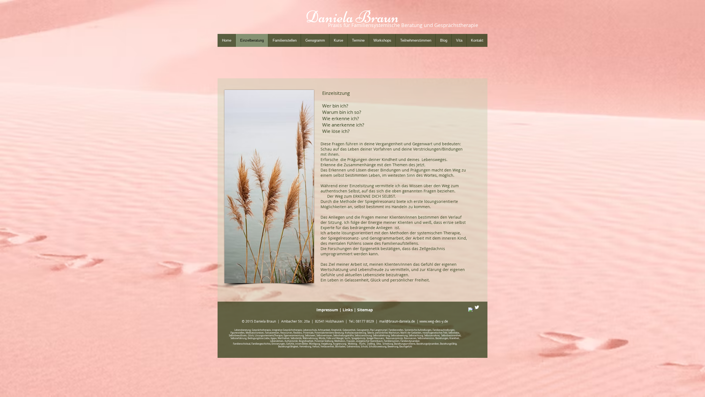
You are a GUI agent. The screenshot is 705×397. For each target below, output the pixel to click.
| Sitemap (363, 309)
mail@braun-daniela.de (397, 321)
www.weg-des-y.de (433, 321)
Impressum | (329, 309)
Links (348, 309)
